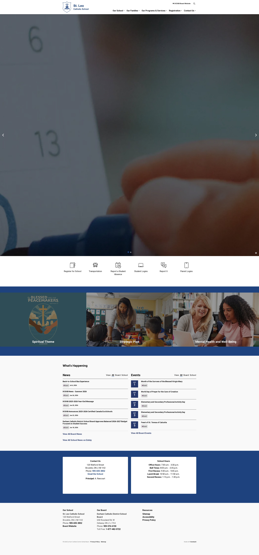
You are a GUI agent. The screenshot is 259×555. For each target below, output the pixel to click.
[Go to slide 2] (130, 252)
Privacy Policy (149, 520)
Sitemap (146, 514)
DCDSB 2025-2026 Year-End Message (78, 402)
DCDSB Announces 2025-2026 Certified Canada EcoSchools (87, 412)
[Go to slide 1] (128, 252)
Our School (118, 10)
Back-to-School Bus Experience (76, 382)
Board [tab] (117, 375)
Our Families (132, 10)
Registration (174, 10)
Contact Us (189, 10)
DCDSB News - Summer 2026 (75, 392)
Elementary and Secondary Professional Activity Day (163, 402)
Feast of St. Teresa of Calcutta (154, 423)
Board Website (69, 526)
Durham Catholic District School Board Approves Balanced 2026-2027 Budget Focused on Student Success (95, 423)
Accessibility (148, 517)
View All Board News (72, 434)
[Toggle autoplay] (256, 253)
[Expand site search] (194, 3)
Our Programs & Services (153, 10)
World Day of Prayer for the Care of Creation (159, 392)
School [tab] (125, 375)
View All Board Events (141, 433)
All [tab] (113, 375)
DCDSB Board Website (182, 3)
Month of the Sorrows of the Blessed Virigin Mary (161, 382)
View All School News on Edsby (77, 440)
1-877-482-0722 (113, 529)
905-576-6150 (109, 526)
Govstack (193, 542)
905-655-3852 (98, 471)
